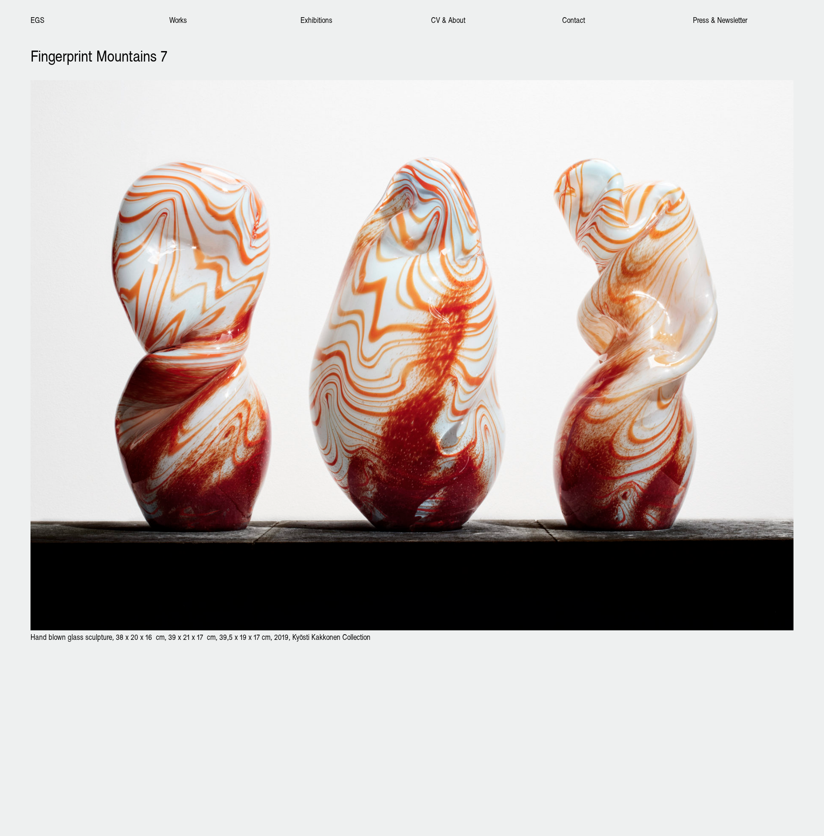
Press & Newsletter (720, 19)
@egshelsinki (50, 734)
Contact (573, 19)
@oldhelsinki (90, 734)
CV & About (448, 19)
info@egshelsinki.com (62, 703)
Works (178, 19)
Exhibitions (316, 19)
